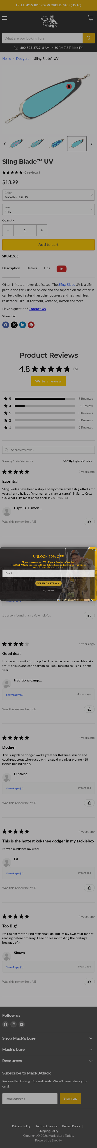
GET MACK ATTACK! (48, 583)
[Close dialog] (94, 549)
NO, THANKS (48, 591)
